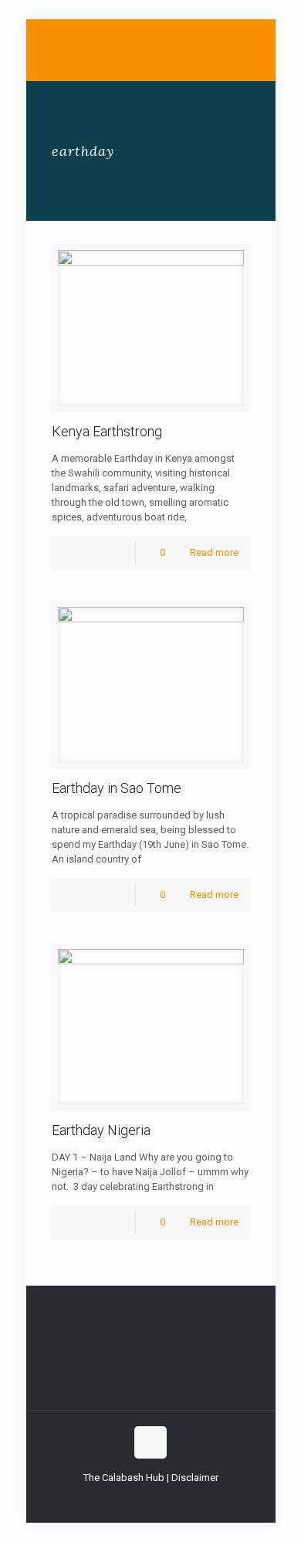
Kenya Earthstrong (107, 431)
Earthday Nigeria (101, 1130)
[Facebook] (119, 1499)
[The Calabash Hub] (151, 50)
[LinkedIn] (161, 1499)
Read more (214, 552)
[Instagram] (182, 1499)
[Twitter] (140, 1499)
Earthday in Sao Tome (116, 788)
